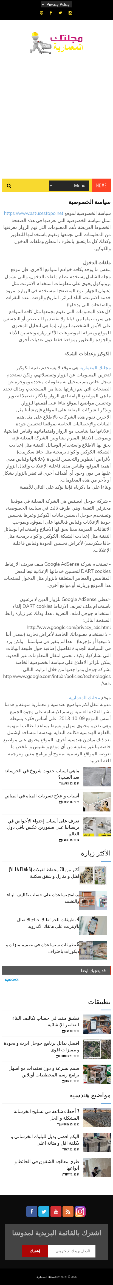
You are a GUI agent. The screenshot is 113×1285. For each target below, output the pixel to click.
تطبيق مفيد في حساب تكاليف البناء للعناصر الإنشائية (45, 1021)
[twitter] (60, 12)
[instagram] (70, 12)
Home (101, 185)
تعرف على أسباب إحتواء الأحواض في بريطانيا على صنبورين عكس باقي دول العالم (43, 827)
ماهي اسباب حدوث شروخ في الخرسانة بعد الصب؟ (41, 773)
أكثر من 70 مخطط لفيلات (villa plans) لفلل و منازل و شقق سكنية (44, 872)
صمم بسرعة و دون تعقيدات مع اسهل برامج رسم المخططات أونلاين (44, 1071)
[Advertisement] (56, 113)
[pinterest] (41, 12)
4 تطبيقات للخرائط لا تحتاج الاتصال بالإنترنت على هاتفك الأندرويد (48, 922)
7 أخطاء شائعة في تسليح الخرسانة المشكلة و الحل (46, 1114)
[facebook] (51, 12)
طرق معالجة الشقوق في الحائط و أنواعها (47, 1164)
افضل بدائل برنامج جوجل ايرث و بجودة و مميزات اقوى (41, 1046)
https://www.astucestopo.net (33, 213)
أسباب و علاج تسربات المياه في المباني (41, 795)
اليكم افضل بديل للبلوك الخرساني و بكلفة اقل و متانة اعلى (45, 1139)
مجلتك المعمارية (95, 368)
